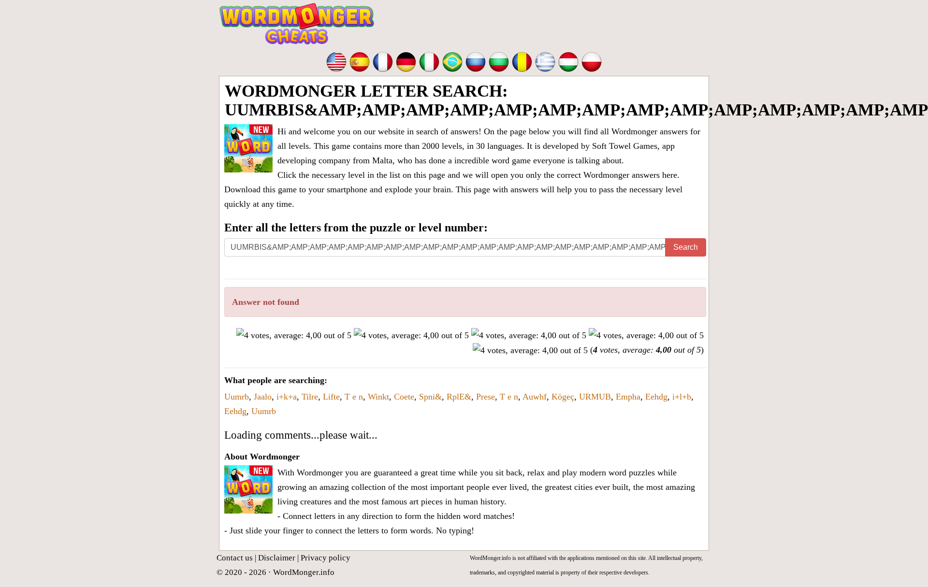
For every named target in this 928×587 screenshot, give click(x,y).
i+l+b (681, 396)
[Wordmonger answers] (336, 61)
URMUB (595, 396)
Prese (485, 396)
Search (685, 247)
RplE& (459, 396)
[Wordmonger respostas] (452, 61)
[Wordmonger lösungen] (406, 61)
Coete (404, 396)
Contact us (235, 557)
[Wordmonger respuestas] (359, 61)
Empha (628, 396)
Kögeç (562, 396)
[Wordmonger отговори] (498, 61)
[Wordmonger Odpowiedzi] (591, 61)
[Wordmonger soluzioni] (429, 61)
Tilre (310, 396)
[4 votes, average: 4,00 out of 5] (293, 335)
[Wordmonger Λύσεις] (545, 61)
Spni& (430, 396)
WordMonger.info (303, 572)
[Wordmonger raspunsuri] (522, 61)
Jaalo (263, 396)
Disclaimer (276, 557)
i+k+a (286, 396)
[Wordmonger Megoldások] (568, 61)
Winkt (378, 396)
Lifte (331, 396)
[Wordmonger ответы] (475, 61)
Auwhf (534, 396)
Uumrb (236, 396)
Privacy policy (325, 557)
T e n (354, 396)
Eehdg (656, 396)
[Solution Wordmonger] (382, 61)
